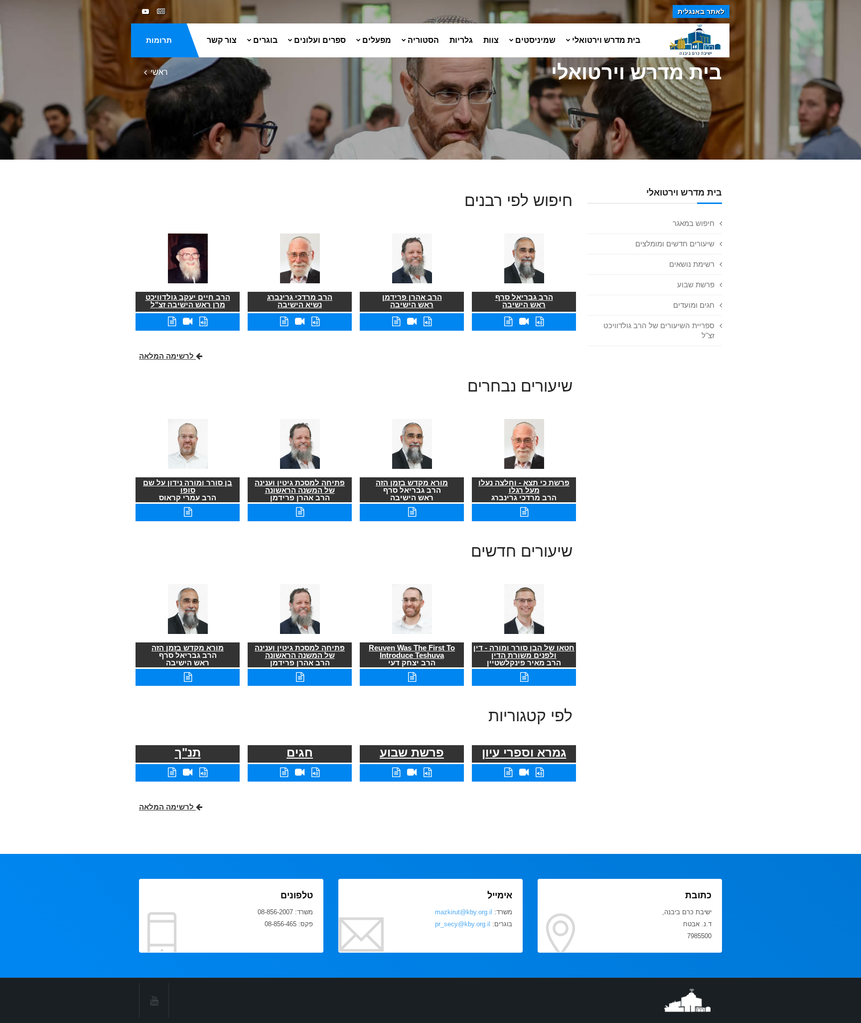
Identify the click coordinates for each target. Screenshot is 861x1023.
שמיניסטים (535, 40)
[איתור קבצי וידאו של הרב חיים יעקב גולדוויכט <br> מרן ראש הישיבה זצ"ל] (187, 321)
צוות (491, 40)
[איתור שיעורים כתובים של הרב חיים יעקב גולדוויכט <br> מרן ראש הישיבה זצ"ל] (172, 321)
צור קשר (222, 40)
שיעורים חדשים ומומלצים (675, 243)
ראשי (159, 72)
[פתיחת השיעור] (524, 512)
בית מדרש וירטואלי (606, 40)
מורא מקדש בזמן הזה (412, 482)
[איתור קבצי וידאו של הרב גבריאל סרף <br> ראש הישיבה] (524, 321)
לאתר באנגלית (701, 11)
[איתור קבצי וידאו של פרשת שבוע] (412, 772)
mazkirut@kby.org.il (463, 912)
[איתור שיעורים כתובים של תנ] (172, 772)
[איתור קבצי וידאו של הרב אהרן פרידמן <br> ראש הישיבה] (412, 321)
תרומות (159, 40)
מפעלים (376, 40)
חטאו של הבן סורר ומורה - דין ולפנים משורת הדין (523, 651)
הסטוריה (423, 40)
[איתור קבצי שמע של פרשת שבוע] (427, 772)
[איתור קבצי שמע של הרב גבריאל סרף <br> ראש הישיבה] (540, 321)
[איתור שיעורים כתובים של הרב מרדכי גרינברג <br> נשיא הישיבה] (284, 321)
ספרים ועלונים (320, 40)
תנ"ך (188, 752)
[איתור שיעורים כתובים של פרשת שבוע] (396, 772)
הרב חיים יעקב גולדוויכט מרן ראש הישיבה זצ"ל (187, 301)
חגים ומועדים (694, 305)
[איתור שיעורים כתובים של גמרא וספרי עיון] (508, 772)
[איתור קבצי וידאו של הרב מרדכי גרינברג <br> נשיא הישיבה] (299, 321)
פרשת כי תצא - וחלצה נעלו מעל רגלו (524, 486)
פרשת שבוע (696, 284)
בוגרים (265, 40)
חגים (300, 752)
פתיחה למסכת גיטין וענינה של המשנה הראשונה (300, 486)
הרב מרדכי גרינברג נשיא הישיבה (299, 301)
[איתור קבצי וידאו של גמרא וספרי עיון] (524, 772)
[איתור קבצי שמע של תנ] (203, 772)
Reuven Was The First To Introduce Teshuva (412, 651)
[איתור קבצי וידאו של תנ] (187, 772)
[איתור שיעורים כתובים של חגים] (284, 772)
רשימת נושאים (692, 264)
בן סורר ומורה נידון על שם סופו (187, 486)
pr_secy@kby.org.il (462, 924)
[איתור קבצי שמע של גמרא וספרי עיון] (540, 772)
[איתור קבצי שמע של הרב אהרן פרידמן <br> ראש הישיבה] (427, 321)
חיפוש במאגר (694, 223)
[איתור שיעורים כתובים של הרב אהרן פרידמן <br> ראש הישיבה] (396, 321)
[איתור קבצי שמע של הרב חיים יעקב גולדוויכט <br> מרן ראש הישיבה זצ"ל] (203, 321)
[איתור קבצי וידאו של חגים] (299, 772)
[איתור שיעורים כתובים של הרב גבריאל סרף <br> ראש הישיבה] (508, 321)
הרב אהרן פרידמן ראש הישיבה (412, 301)
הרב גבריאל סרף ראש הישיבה (524, 301)
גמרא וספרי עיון (524, 752)
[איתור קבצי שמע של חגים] (315, 772)
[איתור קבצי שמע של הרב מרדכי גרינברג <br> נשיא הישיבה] (315, 321)
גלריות (461, 40)
